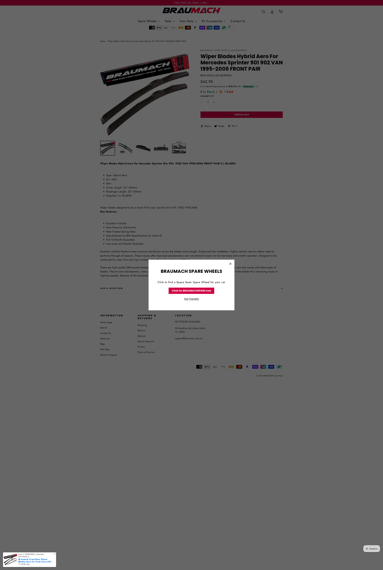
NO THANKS (191, 299)
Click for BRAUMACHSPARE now (191, 290)
